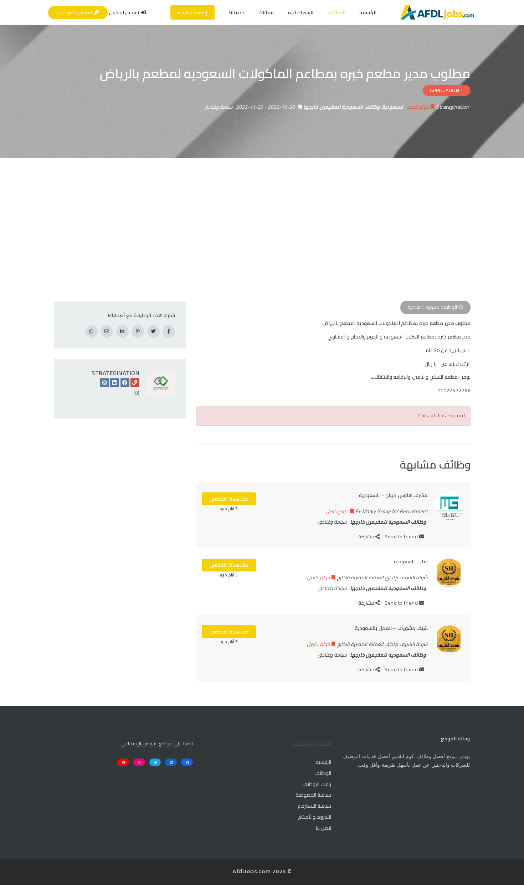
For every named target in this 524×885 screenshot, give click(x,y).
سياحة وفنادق (218, 107)
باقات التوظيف (316, 784)
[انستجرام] (104, 382)
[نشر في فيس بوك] (169, 331)
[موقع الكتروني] (134, 382)
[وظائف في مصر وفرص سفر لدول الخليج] (437, 12)
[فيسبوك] (124, 382)
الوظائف (336, 12)
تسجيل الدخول (125, 12)
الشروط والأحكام (314, 817)
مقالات (266, 12)
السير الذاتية (301, 12)
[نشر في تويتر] (153, 331)
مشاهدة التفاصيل (228, 498)
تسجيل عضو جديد (74, 12)
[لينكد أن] (114, 382)
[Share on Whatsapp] (91, 331)
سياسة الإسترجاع (314, 806)
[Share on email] (107, 331)
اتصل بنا (323, 828)
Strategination (115, 373)
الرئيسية (367, 12)
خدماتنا (237, 12)
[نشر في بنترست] (138, 331)
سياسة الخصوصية (313, 795)
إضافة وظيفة (192, 12)
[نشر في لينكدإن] (122, 331)
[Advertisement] (262, 212)
